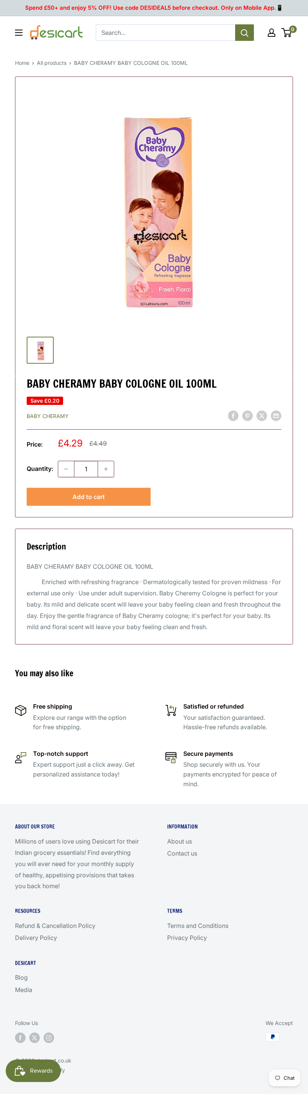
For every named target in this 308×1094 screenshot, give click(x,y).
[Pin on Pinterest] (247, 415)
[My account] (271, 32)
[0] (286, 32)
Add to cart (88, 497)
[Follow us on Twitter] (34, 1038)
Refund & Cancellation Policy (55, 925)
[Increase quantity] (106, 469)
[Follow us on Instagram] (49, 1038)
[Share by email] (276, 415)
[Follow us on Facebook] (20, 1038)
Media (23, 990)
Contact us (182, 853)
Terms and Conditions (197, 925)
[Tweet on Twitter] (262, 415)
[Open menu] (19, 33)
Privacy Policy (187, 937)
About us (179, 841)
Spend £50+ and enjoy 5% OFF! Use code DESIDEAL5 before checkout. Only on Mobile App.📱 (154, 7)
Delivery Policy (36, 937)
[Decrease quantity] (66, 469)
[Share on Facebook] (233, 415)
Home (22, 63)
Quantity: (40, 468)
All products (51, 63)
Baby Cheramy (48, 416)
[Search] (244, 32)
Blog (21, 977)
